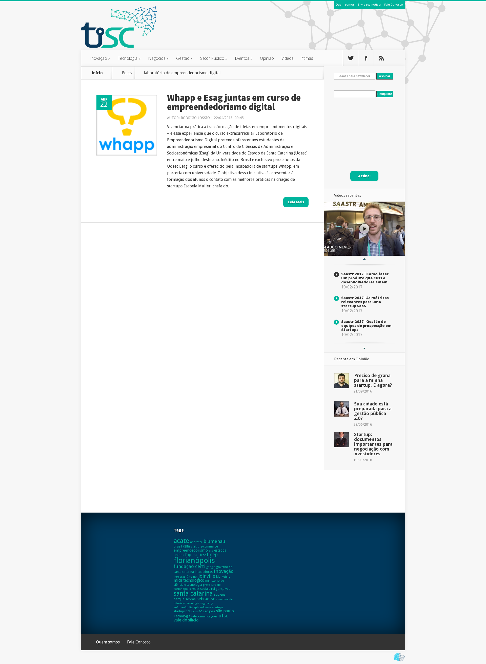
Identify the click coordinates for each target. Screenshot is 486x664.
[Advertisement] (313, 32)
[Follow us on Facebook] (366, 58)
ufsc (223, 616)
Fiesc (202, 555)
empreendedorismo (191, 550)
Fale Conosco (393, 4)
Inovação (100, 58)
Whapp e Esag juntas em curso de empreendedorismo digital (234, 102)
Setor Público (213, 58)
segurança (206, 603)
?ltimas (307, 58)
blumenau (214, 541)
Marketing (223, 576)
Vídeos (287, 58)
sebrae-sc (206, 598)
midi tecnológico (189, 580)
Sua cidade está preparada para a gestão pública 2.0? (373, 411)
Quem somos (345, 4)
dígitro (195, 546)
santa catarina (193, 593)
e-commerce (209, 546)
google (210, 567)
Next (364, 348)
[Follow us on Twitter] (350, 58)
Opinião (267, 58)
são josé (209, 611)
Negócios (158, 58)
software (205, 607)
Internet (192, 576)
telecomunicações (204, 616)
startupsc (180, 611)
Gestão (184, 58)
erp (211, 550)
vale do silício (186, 620)
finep (212, 554)
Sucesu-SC (195, 611)
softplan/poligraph (186, 607)
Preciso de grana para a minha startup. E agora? (373, 380)
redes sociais (201, 589)
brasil (178, 546)
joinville (206, 576)
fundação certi (189, 566)
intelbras (180, 576)
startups (217, 607)
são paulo (225, 611)
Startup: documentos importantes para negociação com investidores (373, 444)
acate (181, 540)
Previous (364, 259)
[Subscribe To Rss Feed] (381, 58)
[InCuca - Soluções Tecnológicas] (399, 661)
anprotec (196, 542)
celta (186, 546)
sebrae (190, 599)
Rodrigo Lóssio (195, 118)
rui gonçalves (220, 589)
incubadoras (204, 572)
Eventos (243, 58)
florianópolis (194, 560)
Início (97, 72)
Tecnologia (129, 58)
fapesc (191, 554)
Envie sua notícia (369, 4)
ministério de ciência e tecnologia (199, 583)
